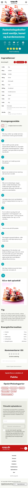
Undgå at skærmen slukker (15, 125)
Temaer (14, 458)
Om (14, 472)
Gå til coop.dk (14, 476)
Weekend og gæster (7, 394)
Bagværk (21, 387)
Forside (14, 455)
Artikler (14, 461)
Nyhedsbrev (14, 469)
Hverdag (13, 391)
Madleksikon (14, 466)
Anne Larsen (13, 387)
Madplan (14, 464)
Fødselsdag (5, 387)
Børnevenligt (5, 391)
